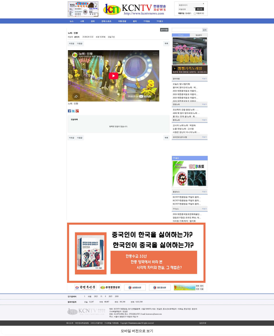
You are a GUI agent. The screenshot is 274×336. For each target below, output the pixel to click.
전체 (197, 286)
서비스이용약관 (97, 323)
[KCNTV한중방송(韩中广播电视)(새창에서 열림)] (83, 9)
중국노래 (176, 120)
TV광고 (160, 21)
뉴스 (71, 21)
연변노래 (176, 104)
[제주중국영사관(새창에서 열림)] (184, 287)
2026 (116, 296)
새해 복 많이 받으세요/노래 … (186, 113)
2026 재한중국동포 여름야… (185, 91)
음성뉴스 (176, 192)
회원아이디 (183, 5)
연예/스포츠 (106, 21)
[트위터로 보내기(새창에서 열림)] (73, 111)
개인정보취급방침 (82, 323)
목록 (166, 43)
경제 (93, 21)
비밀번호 (182, 9)
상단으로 (202, 323)
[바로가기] (189, 69)
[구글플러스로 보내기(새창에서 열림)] (77, 111)
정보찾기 (188, 13)
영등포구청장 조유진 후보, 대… (187, 218)
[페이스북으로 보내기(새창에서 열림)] (69, 111)
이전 (197, 289)
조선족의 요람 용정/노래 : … (185, 110)
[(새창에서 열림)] (136, 253)
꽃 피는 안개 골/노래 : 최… (185, 116)
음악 (135, 21)
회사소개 (69, 323)
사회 (82, 21)
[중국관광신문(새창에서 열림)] (110, 287)
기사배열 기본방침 (111, 323)
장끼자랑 (176, 79)
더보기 (204, 78)
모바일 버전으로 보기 (137, 331)
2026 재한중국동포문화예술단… (187, 214)
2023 (96, 296)
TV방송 (147, 21)
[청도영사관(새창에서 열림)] (160, 287)
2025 (110, 296)
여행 (89, 297)
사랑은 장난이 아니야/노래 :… (186, 132)
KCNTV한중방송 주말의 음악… (187, 197)
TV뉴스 (176, 209)
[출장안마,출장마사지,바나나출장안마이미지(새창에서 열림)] (68, 29)
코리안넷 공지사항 (180, 137)
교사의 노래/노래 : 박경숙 (184, 125)
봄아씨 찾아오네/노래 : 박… (185, 87)
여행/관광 (122, 21)
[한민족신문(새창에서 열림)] (85, 287)
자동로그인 (200, 13)
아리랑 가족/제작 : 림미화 (184, 221)
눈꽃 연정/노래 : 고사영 (183, 129)
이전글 (71, 43)
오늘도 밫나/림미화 (181, 84)
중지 (201, 286)
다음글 (79, 43)
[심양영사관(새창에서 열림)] (135, 287)
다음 (201, 289)
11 (101, 296)
